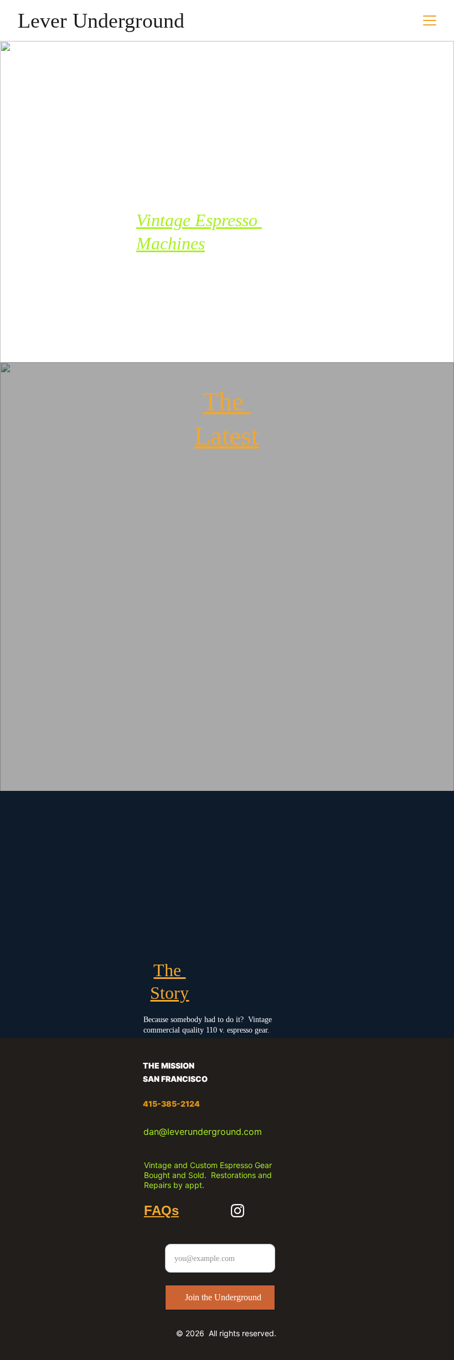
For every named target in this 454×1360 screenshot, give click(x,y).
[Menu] (429, 20)
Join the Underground (223, 1297)
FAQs (161, 1210)
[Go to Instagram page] (237, 1210)
